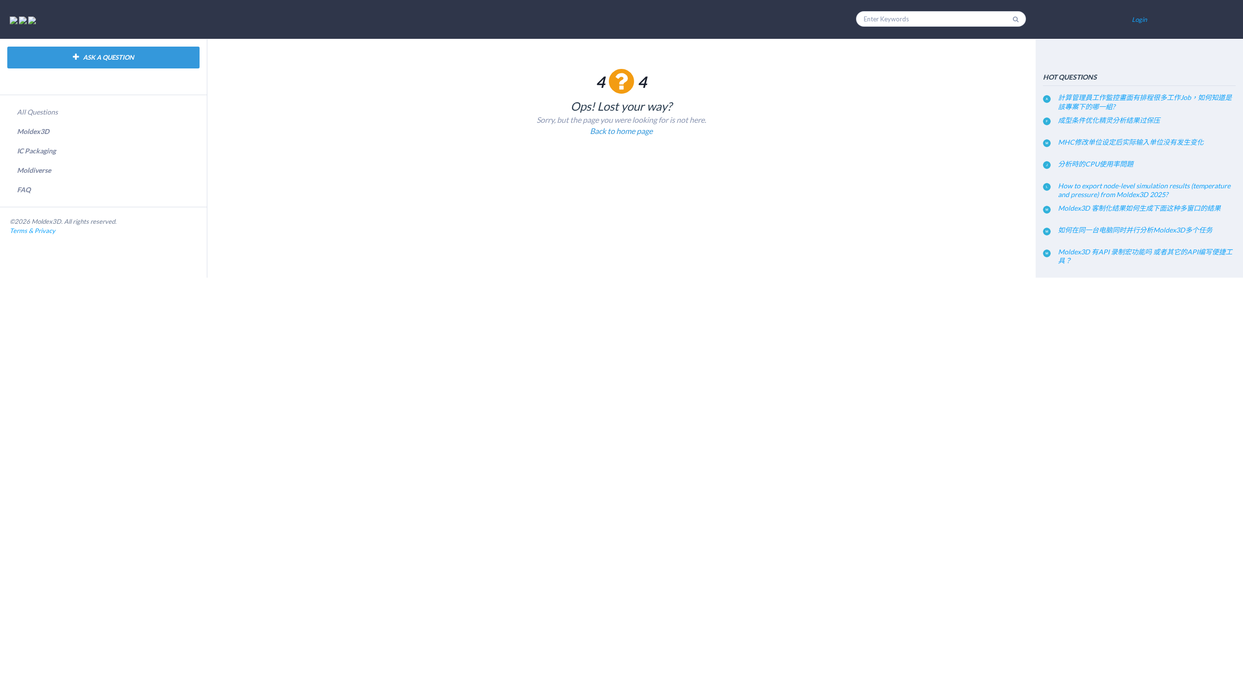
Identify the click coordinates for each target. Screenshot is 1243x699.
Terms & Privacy (32, 230)
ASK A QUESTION (108, 57)
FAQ (24, 189)
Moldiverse (34, 170)
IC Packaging (36, 151)
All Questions (37, 112)
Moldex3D (33, 131)
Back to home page (621, 130)
